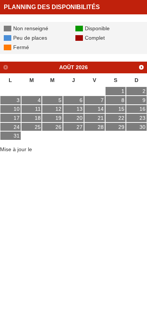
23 (142, 118)
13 (80, 109)
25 (38, 127)
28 (101, 127)
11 (38, 109)
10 (17, 109)
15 (121, 109)
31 (17, 136)
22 (121, 118)
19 (58, 118)
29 (121, 127)
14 (101, 109)
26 (58, 127)
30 (142, 127)
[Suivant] (141, 67)
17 (17, 118)
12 (58, 109)
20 (80, 118)
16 (142, 109)
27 (80, 127)
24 (17, 127)
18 (38, 118)
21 (101, 118)
